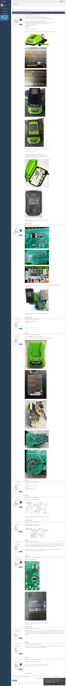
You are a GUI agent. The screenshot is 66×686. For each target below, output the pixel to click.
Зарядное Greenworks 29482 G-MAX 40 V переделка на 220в (21, 10)
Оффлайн (20, 24)
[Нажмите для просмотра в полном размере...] (37, 39)
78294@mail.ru (42, 154)
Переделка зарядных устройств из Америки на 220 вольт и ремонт (32, 9)
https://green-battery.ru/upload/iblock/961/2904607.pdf (48, 22)
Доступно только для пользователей (30, 151)
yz (18, 628)
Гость (64, 1)
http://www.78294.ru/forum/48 (29, 221)
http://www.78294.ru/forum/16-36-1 (51, 31)
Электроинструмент (18, 9)
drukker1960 (18, 541)
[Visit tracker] (4, 17)
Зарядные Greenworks (46, 9)
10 (39, 628)
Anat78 (18, 14)
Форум (13, 9)
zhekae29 (18, 334)
